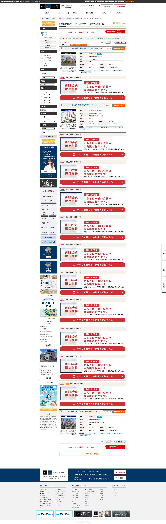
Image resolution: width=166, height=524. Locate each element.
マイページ (115, 493)
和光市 (101, 495)
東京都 (45, 32)
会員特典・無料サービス (46, 326)
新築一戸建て (47, 55)
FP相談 (41, 507)
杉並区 (87, 497)
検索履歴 (120, 1)
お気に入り (100, 1)
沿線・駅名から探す (48, 196)
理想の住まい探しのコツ (46, 331)
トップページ (43, 489)
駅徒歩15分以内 (89, 489)
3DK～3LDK (47, 97)
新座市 (101, 499)
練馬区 (87, 495)
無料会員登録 (121, 6)
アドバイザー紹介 (48, 382)
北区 (86, 501)
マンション (74, 499)
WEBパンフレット (45, 339)
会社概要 (48, 378)
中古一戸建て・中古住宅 (89, 38)
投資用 (45, 66)
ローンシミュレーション (46, 336)
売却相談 (107, 6)
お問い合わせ (59, 501)
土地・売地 (106, 38)
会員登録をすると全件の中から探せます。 (82, 32)
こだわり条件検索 (76, 489)
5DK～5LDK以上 (48, 102)
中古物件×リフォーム (60, 491)
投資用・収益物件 (115, 38)
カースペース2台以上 (90, 491)
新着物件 (49, 237)
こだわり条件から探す (48, 205)
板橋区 (87, 493)
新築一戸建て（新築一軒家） (75, 38)
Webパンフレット (44, 501)
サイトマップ (59, 503)
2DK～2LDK (47, 94)
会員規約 (114, 495)
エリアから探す (75, 491)
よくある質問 (43, 341)
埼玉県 (45, 35)
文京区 (87, 505)
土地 (45, 63)
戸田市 (101, 491)
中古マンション (99, 38)
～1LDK (46, 92)
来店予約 (121, 478)
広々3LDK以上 (75, 507)
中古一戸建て (47, 58)
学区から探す (48, 201)
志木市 (101, 489)
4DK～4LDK (47, 100)
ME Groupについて (44, 493)
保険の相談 (43, 329)
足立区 (87, 499)
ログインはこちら (48, 174)
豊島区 (87, 503)
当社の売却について (45, 334)
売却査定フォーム (60, 497)
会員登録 (114, 489)
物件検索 (90, 1)
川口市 (101, 493)
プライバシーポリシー (61, 505)
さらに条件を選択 (49, 136)
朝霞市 (101, 497)
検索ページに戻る (48, 25)
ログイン (114, 491)
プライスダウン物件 (49, 242)
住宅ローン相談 (59, 493)
